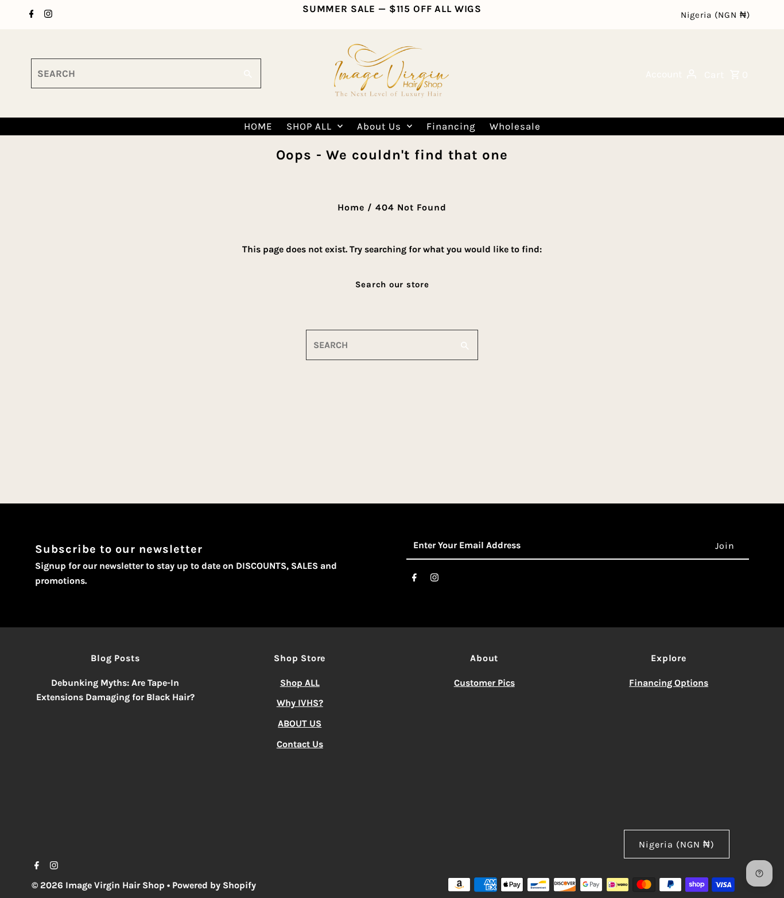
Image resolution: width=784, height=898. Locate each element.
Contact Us (300, 744)
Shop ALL (300, 682)
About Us (379, 126)
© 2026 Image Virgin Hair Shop (99, 885)
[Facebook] (30, 14)
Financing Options (668, 682)
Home (350, 207)
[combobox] (132, 73)
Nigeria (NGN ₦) (715, 15)
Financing (451, 126)
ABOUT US (299, 723)
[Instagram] (46, 14)
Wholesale (515, 126)
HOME (258, 126)
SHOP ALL (309, 126)
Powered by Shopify (214, 885)
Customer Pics (484, 682)
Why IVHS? (300, 702)
